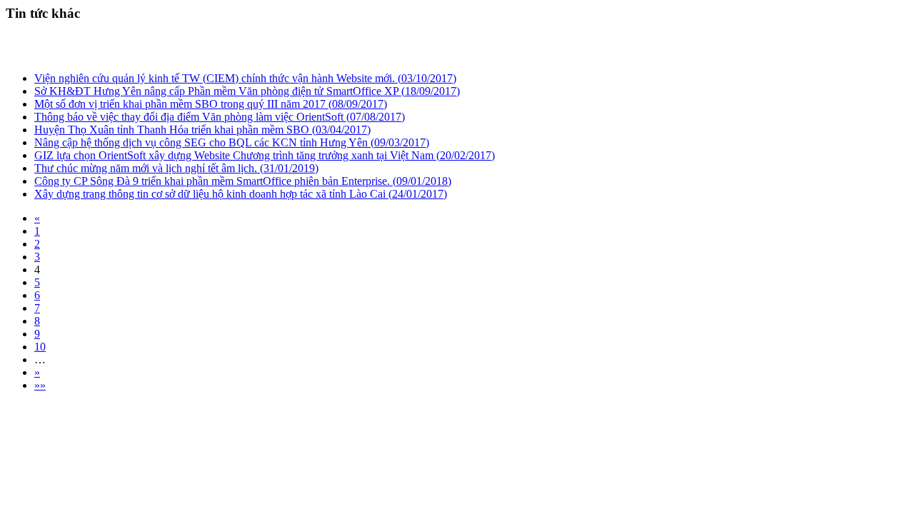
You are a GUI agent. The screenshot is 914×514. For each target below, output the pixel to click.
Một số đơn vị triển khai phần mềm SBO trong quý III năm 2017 (210, 104)
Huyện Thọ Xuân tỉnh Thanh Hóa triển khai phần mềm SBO (202, 130)
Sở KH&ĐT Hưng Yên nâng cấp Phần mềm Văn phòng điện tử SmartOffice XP (247, 91)
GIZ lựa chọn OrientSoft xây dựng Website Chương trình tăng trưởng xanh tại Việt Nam (264, 155)
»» (40, 385)
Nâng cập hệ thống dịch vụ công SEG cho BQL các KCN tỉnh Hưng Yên (231, 142)
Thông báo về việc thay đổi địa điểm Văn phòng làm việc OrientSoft (219, 117)
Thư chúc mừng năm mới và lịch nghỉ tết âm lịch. (176, 168)
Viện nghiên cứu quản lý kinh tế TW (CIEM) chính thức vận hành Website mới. (245, 78)
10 (40, 347)
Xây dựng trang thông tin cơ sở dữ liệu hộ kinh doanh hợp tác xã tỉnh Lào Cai (240, 194)
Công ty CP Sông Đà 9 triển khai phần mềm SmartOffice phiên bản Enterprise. (242, 181)
